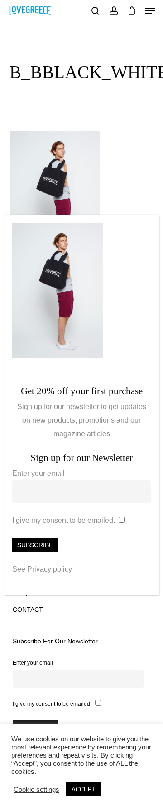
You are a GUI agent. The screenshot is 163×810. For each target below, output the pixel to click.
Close (148, 226)
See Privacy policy (42, 569)
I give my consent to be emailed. (63, 520)
